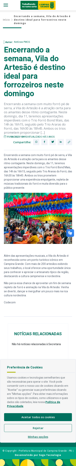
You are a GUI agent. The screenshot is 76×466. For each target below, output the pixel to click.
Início (6, 19)
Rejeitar (38, 428)
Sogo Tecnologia (50, 455)
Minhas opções (38, 437)
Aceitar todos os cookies (38, 417)
